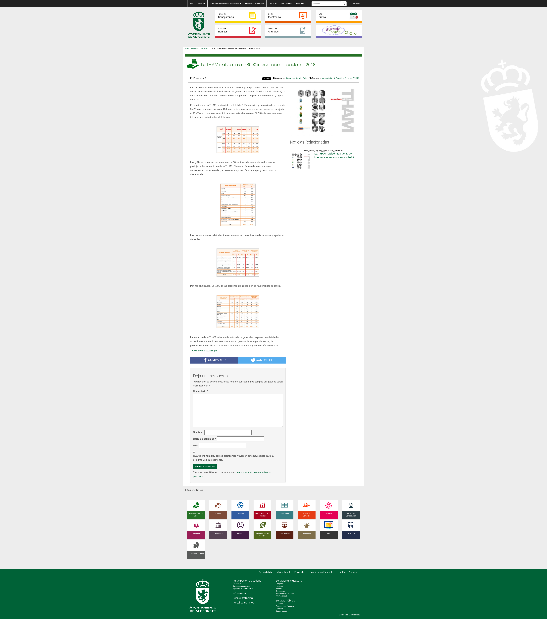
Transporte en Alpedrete (285, 606)
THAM (356, 78)
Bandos (279, 589)
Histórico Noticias (348, 572)
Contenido (355, 3)
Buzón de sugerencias (241, 586)
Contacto (272, 3)
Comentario (200, 391)
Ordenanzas (280, 591)
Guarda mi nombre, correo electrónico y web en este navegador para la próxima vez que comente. (233, 457)
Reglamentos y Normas (285, 594)
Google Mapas (281, 611)
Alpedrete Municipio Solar (243, 589)
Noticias (201, 3)
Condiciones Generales (322, 572)
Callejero (279, 609)
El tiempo (279, 604)
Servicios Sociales (344, 78)
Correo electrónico (204, 438)
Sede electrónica (243, 597)
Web (195, 445)
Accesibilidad (266, 572)
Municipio (300, 3)
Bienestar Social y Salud (200, 49)
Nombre (198, 432)
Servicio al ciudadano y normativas (224, 3)
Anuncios (273, 30)
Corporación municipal (254, 3)
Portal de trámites (243, 602)
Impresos (279, 586)
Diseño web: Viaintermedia (349, 615)
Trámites (222, 30)
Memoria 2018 (328, 78)
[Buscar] (344, 3)
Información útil (242, 593)
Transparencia (226, 16)
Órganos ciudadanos (241, 584)
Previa (322, 16)
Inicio (192, 3)
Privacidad (299, 572)
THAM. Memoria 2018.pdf (203, 350)
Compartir (217, 359)
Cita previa (280, 584)
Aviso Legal (283, 572)
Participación (286, 3)
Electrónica (274, 16)
